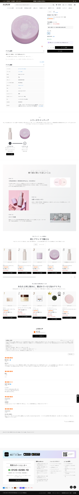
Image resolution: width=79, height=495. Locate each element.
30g (48, 33)
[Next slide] (74, 277)
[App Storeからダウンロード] (27, 454)
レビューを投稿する (39, 336)
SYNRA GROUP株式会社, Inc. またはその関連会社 (17, 492)
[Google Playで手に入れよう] (35, 454)
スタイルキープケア (59, 17)
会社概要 (13, 1)
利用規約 (8, 1)
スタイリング (20, 85)
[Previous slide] (71, 277)
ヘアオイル (10, 146)
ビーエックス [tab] (41, 244)
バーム (54, 17)
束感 (65, 17)
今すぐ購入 (60, 51)
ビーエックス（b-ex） (22, 68)
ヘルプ (4, 1)
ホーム (4, 432)
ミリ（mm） (20, 71)
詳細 (53, 36)
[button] (51, 18)
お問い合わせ (18, 1)
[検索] (53, 5)
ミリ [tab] (36, 244)
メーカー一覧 (9, 432)
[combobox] (35, 5)
